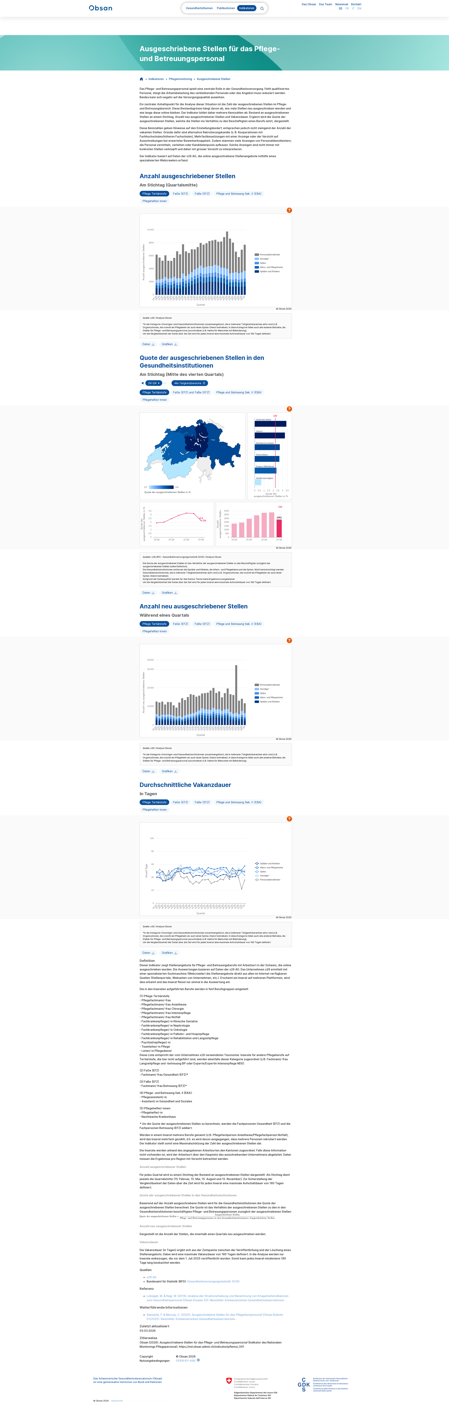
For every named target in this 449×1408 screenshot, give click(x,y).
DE (341, 8)
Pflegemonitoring (180, 79)
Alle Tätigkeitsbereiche (187, 383)
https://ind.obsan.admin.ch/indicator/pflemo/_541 (211, 1346)
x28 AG (151, 1277)
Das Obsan (309, 4)
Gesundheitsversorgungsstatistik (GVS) (213, 1281)
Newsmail (341, 4)
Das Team (325, 4)
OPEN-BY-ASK (185, 1360)
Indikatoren (156, 79)
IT (353, 8)
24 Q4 (152, 383)
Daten (146, 344)
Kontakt (356, 4)
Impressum (117, 1400)
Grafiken (167, 344)
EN (359, 8)
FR (347, 8)
